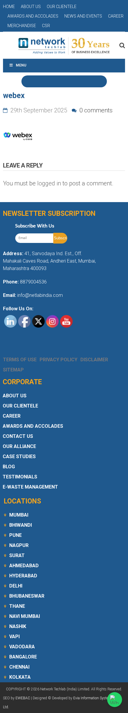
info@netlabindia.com (39, 295)
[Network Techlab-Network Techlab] (64, 45)
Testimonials (20, 477)
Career (116, 16)
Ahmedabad (24, 565)
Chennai (19, 667)
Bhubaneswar (26, 596)
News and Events (83, 16)
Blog (9, 466)
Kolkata (20, 677)
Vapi (14, 636)
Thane (17, 606)
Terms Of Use (20, 359)
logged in (49, 183)
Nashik (17, 626)
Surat (17, 555)
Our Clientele (62, 6)
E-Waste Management (30, 487)
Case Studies (19, 456)
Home (9, 6)
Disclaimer (94, 359)
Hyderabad (23, 576)
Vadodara (22, 647)
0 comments (95, 110)
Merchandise (21, 25)
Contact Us (18, 436)
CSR (46, 25)
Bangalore (23, 657)
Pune (15, 535)
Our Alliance (19, 446)
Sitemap (13, 370)
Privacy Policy (58, 359)
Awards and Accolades (32, 16)
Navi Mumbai (24, 616)
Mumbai (18, 515)
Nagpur (19, 545)
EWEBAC (22, 698)
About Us (31, 6)
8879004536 (33, 282)
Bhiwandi (20, 525)
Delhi (15, 586)
